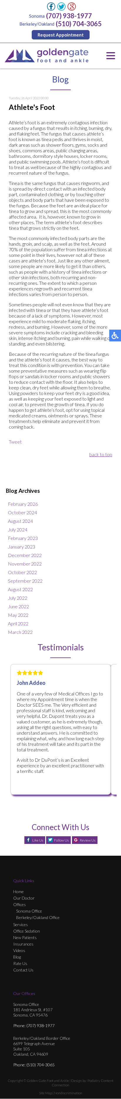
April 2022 (18, 623)
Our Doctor (24, 897)
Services (20, 924)
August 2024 (20, 521)
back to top (100, 454)
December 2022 (25, 555)
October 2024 (22, 512)
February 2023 (23, 538)
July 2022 (17, 598)
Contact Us (23, 969)
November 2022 (25, 563)
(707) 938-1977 (69, 16)
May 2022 (18, 615)
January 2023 (21, 546)
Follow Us (61, 840)
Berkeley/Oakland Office (38, 917)
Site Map (45, 1093)
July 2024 (17, 529)
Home (18, 891)
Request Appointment (61, 34)
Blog (17, 956)
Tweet (15, 441)
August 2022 (20, 589)
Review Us (87, 840)
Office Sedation (26, 930)
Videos (19, 950)
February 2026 (23, 504)
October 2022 (22, 572)
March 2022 (20, 632)
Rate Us (20, 963)
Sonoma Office (29, 910)
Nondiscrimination (68, 1093)
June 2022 (18, 606)
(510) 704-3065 (79, 24)
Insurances (23, 943)
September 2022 (25, 581)
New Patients (25, 937)
